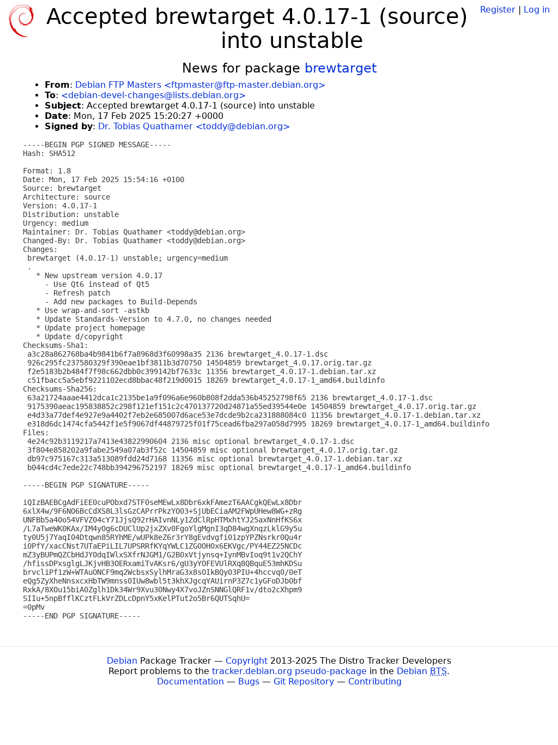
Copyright (247, 661)
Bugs (248, 681)
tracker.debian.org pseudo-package (289, 671)
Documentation (190, 681)
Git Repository (304, 681)
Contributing (375, 681)
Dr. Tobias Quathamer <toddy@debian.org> (194, 126)
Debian (122, 661)
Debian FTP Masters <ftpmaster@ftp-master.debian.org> (200, 85)
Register (497, 9)
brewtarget (341, 68)
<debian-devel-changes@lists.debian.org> (153, 95)
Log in (537, 9)
